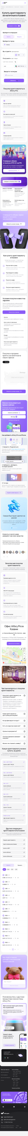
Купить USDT (6, 848)
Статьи (2, 1080)
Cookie (17, 1125)
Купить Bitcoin (7, 852)
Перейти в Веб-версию (13, 492)
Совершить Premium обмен (11, 181)
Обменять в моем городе (12, 224)
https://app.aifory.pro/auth (18, 449)
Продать (19, 36)
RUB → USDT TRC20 (17, 1071)
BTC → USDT (15, 1080)
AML (16, 1127)
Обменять (13, 80)
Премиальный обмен (16, 1088)
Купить (9, 36)
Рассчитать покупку (14, 312)
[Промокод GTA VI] (14, 170)
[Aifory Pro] (4, 3)
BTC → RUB (15, 1076)
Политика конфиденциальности (7, 1125)
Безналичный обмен (16, 1078)
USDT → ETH (15, 1084)
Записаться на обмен (14, 643)
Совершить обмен (13, 26)
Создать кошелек (9, 1045)
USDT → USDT (16, 1082)
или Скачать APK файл (13, 420)
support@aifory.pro (8, 1117)
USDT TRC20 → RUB (17, 1073)
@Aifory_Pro (8, 1100)
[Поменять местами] (15, 62)
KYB (20, 1127)
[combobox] (19, 55)
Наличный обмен (15, 1069)
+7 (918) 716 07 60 (8, 1122)
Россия (7, 362)
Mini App (13, 416)
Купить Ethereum (7, 856)
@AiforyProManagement (9, 1119)
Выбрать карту (8, 1028)
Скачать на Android (13, 412)
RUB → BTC (15, 1074)
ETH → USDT (15, 1085)
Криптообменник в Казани (10, 844)
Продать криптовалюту (9, 840)
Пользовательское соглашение (7, 1127)
